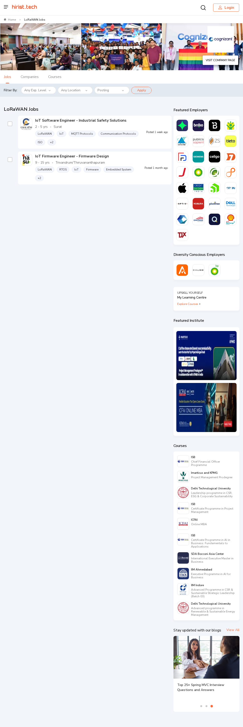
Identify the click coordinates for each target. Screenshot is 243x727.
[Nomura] (198, 204)
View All (232, 630)
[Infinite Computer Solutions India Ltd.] (182, 141)
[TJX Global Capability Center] (182, 235)
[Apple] (182, 188)
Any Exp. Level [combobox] (35, 90)
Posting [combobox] (103, 90)
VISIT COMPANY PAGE (220, 60)
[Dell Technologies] (231, 204)
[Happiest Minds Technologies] (231, 125)
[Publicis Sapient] (198, 141)
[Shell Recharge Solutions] (231, 219)
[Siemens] (198, 157)
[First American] (231, 188)
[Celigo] (214, 157)
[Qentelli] (214, 219)
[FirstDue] (182, 157)
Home (12, 20)
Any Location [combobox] (70, 90)
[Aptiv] (182, 204)
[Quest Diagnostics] (214, 172)
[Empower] (198, 219)
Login (229, 7)
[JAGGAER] (182, 172)
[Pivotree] (214, 204)
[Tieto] (231, 141)
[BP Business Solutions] (214, 270)
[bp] (198, 172)
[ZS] (214, 141)
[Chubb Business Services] (198, 270)
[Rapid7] (231, 157)
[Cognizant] (182, 219)
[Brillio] (198, 125)
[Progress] (214, 188)
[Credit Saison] (198, 188)
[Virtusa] (182, 125)
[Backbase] (214, 125)
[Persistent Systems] (231, 172)
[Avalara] (182, 270)
